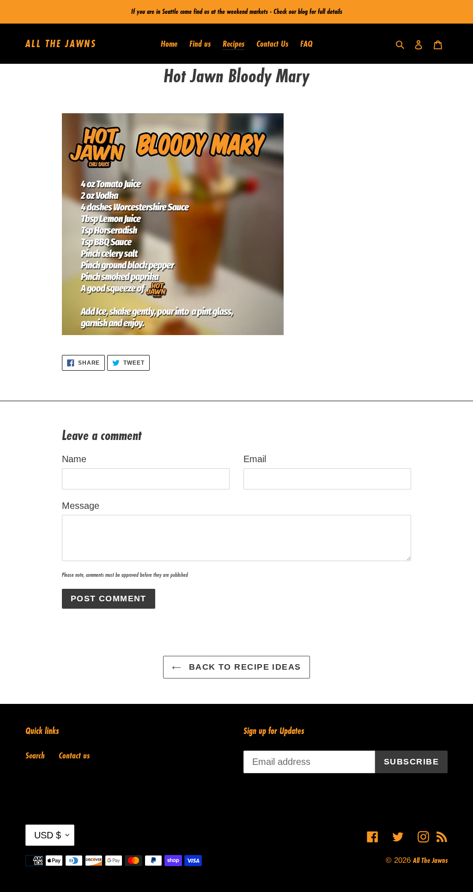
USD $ (47, 835)
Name (74, 459)
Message (80, 506)
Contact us (74, 755)
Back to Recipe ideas (243, 667)
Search (35, 755)
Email (254, 459)
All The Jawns (60, 43)
